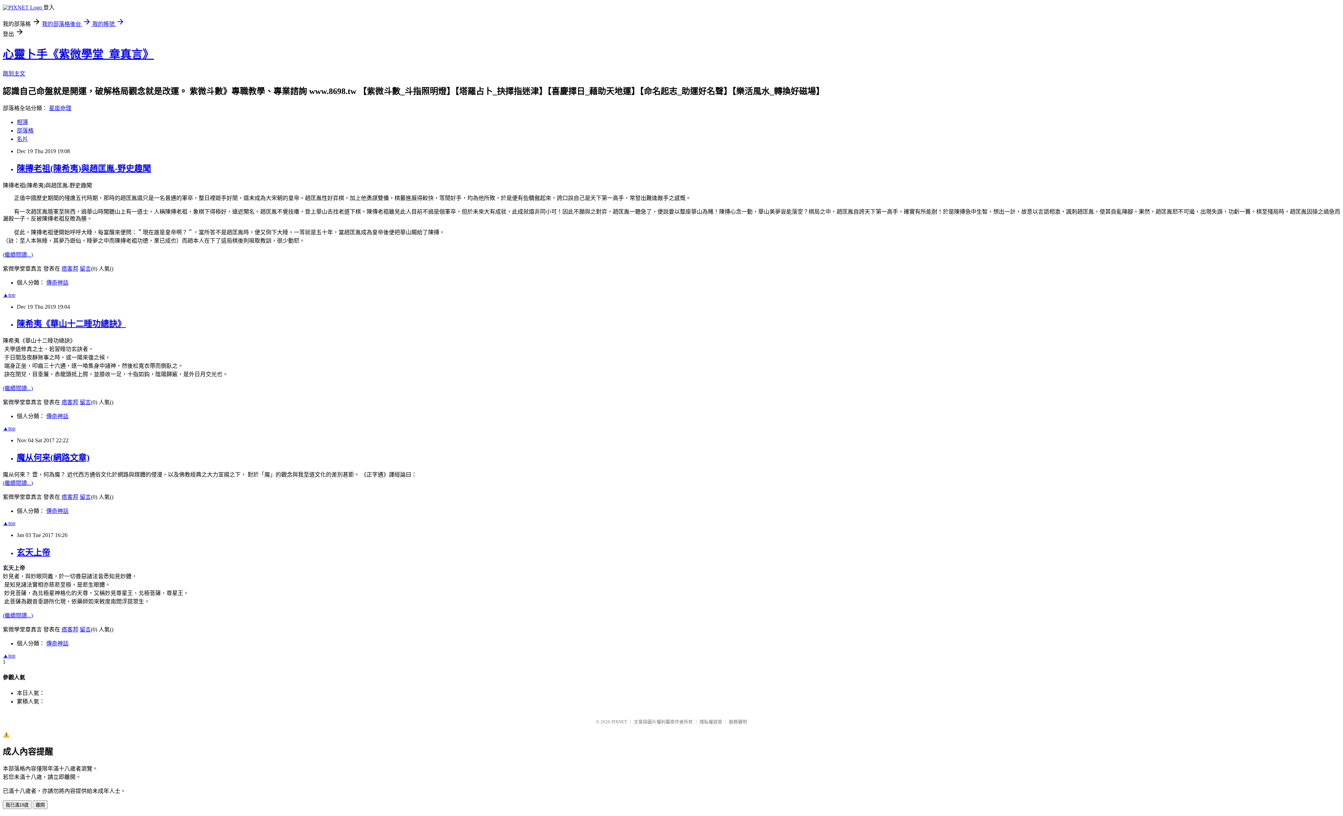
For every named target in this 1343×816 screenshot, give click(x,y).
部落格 (25, 131)
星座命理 (60, 108)
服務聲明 (738, 721)
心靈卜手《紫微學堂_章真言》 (78, 54)
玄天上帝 (33, 552)
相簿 (22, 122)
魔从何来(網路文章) (53, 457)
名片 (22, 139)
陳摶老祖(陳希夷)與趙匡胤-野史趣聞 (84, 168)
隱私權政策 (710, 721)
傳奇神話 (57, 283)
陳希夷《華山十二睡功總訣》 (71, 323)
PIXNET (619, 721)
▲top (9, 295)
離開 (40, 805)
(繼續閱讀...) (18, 255)
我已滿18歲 (17, 805)
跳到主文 (14, 74)
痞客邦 (70, 269)
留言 (85, 269)
